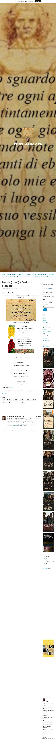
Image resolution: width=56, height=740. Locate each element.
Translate (50, 288)
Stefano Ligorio (5, 288)
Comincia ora (38, 1)
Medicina (14, 274)
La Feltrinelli (46, 568)
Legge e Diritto (21, 274)
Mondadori (46, 565)
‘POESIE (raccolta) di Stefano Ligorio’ (13, 390)
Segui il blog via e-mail (48, 292)
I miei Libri (37, 276)
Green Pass (28, 274)
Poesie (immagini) (26, 276)
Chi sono (9, 274)
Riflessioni (51, 274)
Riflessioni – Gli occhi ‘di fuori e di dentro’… (10, 431)
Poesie (18, 276)
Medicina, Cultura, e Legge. (28, 143)
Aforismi (34, 274)
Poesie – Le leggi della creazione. (33, 431)
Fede (33, 276)
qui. (12, 387)
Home (3, 274)
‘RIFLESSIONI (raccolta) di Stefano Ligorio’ (26, 390)
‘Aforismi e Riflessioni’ (30, 389)
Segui (45, 309)
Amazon (45, 561)
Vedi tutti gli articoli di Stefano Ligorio (19, 425)
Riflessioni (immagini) (11, 276)
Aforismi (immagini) (42, 274)
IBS (45, 563)
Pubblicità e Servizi (45, 276)
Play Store (46, 558)
